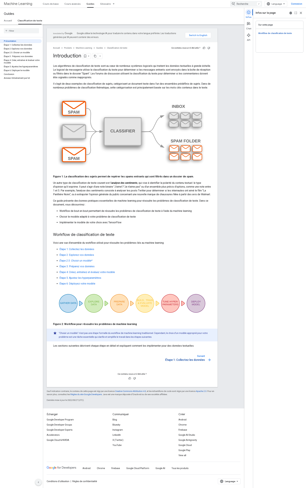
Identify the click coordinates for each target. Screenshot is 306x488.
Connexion (296, 4)
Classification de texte (30, 20)
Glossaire (105, 3)
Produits (68, 48)
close (301, 13)
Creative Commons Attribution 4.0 (130, 391)
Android (182, 419)
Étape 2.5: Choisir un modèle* (75, 260)
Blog (115, 419)
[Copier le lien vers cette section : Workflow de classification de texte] (117, 235)
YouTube (117, 445)
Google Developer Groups (59, 424)
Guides (90, 3)
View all (182, 455)
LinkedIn (117, 435)
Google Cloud (185, 445)
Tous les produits (180, 468)
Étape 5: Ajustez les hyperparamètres (80, 277)
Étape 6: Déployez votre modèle (77, 283)
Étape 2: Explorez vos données (76, 254)
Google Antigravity (187, 440)
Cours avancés (72, 3)
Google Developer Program (60, 419)
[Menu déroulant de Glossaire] (114, 4)
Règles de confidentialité (84, 481)
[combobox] (246, 4)
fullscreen (296, 13)
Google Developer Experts (60, 430)
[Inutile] (208, 48)
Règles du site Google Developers (86, 394)
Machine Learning (18, 4)
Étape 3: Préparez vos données (77, 266)
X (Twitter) (118, 440)
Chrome (182, 424)
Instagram (118, 430)
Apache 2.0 (201, 391)
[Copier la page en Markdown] (95, 56)
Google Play (184, 450)
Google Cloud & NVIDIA (58, 440)
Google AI (160, 468)
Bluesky (116, 424)
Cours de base (51, 3)
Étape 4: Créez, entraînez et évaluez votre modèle (87, 272)
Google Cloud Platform (137, 468)
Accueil (8, 20)
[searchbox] (21, 30)
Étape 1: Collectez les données (76, 249)
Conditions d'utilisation (58, 481)
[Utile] (204, 48)
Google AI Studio (186, 435)
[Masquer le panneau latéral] (38, 482)
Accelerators (53, 435)
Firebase (182, 430)
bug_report (291, 13)
